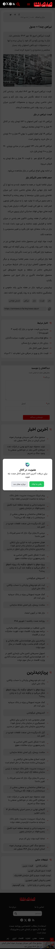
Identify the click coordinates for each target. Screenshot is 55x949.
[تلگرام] (4, 4)
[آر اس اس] (13, 4)
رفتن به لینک (37, 484)
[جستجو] (18, 4)
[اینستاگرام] (10, 4)
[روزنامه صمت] (43, 4)
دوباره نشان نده (19, 484)
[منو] (28, 4)
